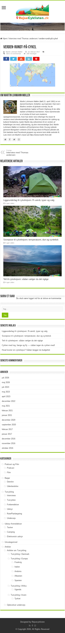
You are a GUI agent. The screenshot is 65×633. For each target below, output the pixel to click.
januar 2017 (7, 434)
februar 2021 (7, 410)
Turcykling (9, 492)
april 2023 (6, 396)
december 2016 (8, 439)
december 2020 (8, 420)
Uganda (18, 589)
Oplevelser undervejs (16, 605)
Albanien (18, 576)
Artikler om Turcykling (16, 550)
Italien (17, 567)
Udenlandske (12, 486)
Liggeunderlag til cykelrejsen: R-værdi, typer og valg (28, 200)
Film (9, 472)
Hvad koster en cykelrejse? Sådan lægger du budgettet (26, 350)
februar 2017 (7, 429)
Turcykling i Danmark (20, 554)
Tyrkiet (17, 598)
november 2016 (8, 443)
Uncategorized (11, 542)
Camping (11, 532)
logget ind (33, 298)
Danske (10, 482)
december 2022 (8, 401)
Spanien (18, 580)
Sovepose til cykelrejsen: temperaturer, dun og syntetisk (30, 239)
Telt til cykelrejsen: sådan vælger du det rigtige (26, 279)
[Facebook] (32, 625)
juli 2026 (5, 378)
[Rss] (30, 625)
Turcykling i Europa (19, 558)
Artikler (8, 547)
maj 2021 (6, 406)
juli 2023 (5, 387)
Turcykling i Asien (18, 595)
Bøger (7, 478)
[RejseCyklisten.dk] (32, 11)
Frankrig (18, 562)
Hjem (4, 38)
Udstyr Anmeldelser (13, 524)
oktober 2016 (7, 448)
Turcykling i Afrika (18, 586)
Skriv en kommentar (13, 54)
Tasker (10, 527)
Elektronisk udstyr (15, 536)
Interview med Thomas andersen (23, 38)
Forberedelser (13, 504)
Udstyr (10, 509)
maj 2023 (6, 392)
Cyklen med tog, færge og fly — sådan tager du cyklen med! (28, 345)
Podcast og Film (12, 464)
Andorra (18, 571)
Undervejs (11, 518)
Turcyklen (11, 500)
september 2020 (9, 424)
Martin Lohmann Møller (14, 52)
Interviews (11, 495)
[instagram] (35, 625)
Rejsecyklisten (38, 622)
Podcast (10, 468)
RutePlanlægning (14, 513)
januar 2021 (7, 415)
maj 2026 (6, 382)
